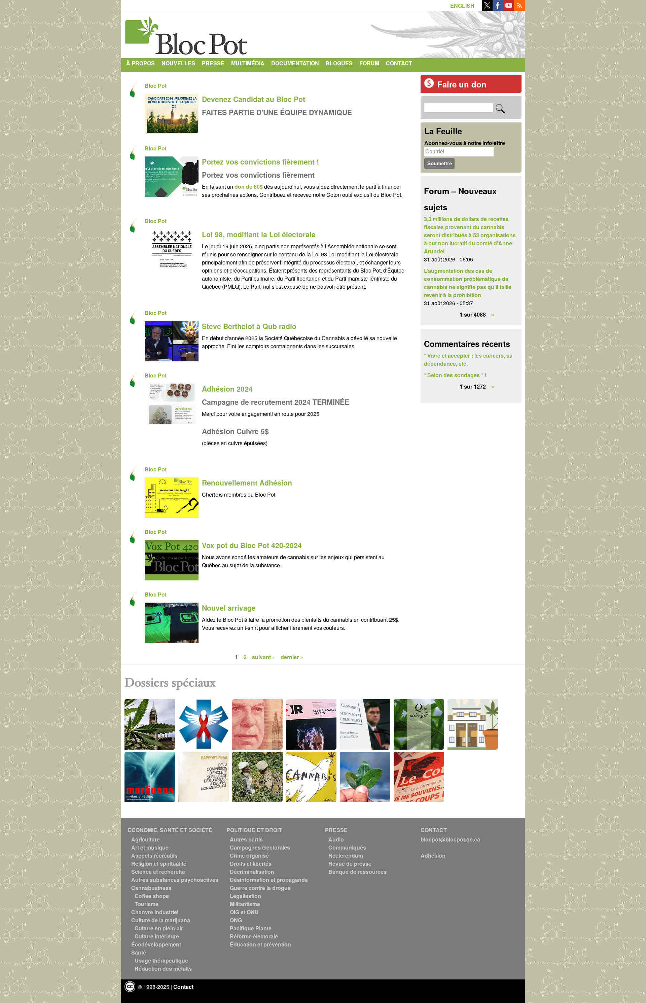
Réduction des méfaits (163, 968)
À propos (140, 63)
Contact (399, 63)
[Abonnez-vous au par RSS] (519, 8)
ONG (236, 920)
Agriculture (145, 839)
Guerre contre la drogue (260, 888)
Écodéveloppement (156, 944)
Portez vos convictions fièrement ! (260, 161)
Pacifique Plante (251, 928)
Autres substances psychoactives (174, 880)
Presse (213, 63)
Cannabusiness (151, 888)
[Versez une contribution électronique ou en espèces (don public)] (429, 86)
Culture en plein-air (159, 928)
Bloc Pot (156, 85)
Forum (369, 63)
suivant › (263, 657)
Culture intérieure (157, 936)
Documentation (295, 63)
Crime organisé (249, 855)
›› (493, 314)
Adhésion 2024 (227, 389)
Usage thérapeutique (161, 960)
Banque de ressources (357, 871)
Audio (336, 839)
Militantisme (245, 904)
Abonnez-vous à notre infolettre (464, 143)
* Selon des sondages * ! (455, 375)
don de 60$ (249, 186)
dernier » (292, 657)
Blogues (339, 63)
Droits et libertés (251, 863)
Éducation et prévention (260, 944)
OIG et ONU (244, 912)
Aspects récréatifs (154, 855)
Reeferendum (345, 855)
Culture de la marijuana (160, 920)
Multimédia (247, 63)
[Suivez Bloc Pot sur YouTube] (508, 8)
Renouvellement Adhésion (247, 482)
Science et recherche (158, 871)
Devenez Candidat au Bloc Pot (253, 99)
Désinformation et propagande (269, 880)
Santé (138, 952)
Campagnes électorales (260, 847)
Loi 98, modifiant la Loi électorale (259, 234)
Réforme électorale (254, 936)
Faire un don (462, 84)
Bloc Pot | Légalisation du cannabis (186, 33)
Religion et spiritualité (158, 863)
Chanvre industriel (154, 912)
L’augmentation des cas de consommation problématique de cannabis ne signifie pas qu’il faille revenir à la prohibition (467, 283)
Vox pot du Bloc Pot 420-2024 (252, 545)
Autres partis (246, 839)
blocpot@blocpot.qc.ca (450, 839)
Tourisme (146, 904)
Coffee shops (152, 896)
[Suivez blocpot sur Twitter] (487, 8)
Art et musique (150, 847)
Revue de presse (349, 863)
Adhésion (433, 855)
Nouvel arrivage (229, 608)
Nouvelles (178, 63)
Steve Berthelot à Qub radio (249, 326)
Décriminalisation (252, 871)
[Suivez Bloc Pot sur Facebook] (498, 8)
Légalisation (245, 896)
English (462, 5)
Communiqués (347, 847)
